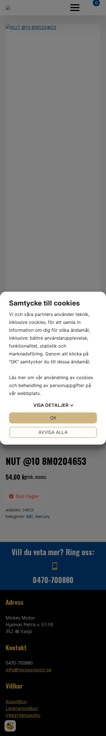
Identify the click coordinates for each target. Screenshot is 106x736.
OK (53, 418)
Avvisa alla (53, 432)
